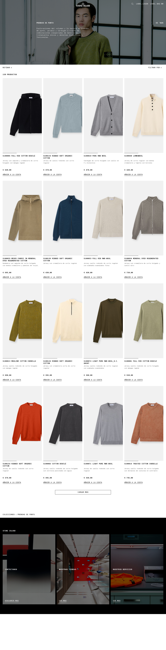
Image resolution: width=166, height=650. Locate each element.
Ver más (62, 601)
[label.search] (132, 3)
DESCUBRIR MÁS (12, 601)
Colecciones (9, 514)
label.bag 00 (156, 4)
